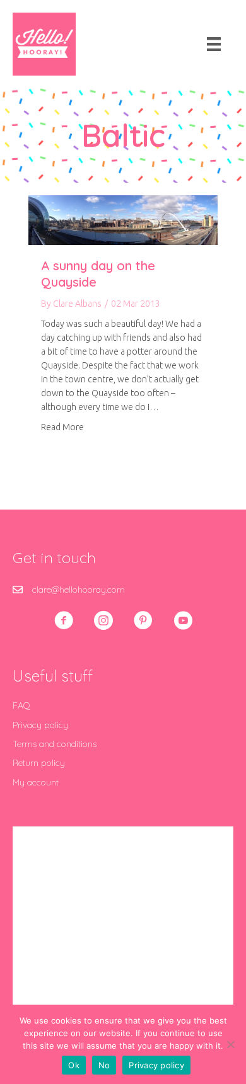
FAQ (21, 705)
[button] (64, 620)
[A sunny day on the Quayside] (123, 219)
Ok (73, 1065)
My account (36, 782)
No (104, 1065)
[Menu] (213, 44)
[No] (230, 1044)
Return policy (39, 762)
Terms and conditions (55, 744)
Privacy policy (40, 725)
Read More (62, 426)
